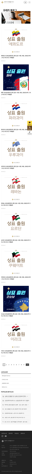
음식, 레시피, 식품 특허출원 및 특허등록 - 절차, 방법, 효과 (17, 422)
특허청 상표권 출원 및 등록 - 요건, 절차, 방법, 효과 (17, 405)
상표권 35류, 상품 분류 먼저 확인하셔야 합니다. (15, 417)
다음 (27, 364)
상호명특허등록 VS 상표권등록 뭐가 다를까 (17, 400)
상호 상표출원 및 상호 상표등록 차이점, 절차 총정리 (16, 409)
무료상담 (17, 433)
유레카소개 (4, 433)
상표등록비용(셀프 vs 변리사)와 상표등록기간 (14, 413)
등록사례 (23, 433)
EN (25, 2)
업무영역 (11, 433)
